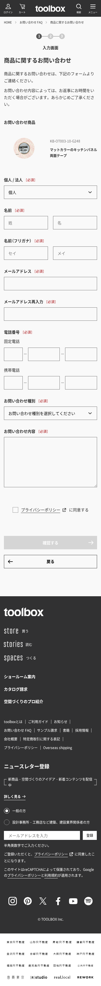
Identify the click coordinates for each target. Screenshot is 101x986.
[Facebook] (58, 901)
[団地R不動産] (62, 965)
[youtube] (73, 901)
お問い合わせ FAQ (31, 22)
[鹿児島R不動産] (38, 965)
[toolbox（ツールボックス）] (50, 8)
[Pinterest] (28, 901)
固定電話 (12, 341)
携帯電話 (12, 370)
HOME (8, 22)
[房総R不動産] (62, 942)
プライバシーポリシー (40, 509)
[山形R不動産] (38, 942)
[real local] (62, 977)
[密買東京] (15, 977)
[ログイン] (8, 8)
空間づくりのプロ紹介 (23, 701)
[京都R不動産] (38, 953)
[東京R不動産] (15, 942)
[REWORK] (85, 977)
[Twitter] (43, 901)
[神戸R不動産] (85, 953)
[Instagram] (12, 901)
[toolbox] (24, 611)
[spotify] (88, 901)
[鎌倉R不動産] (85, 942)
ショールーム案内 (19, 676)
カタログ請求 (15, 689)
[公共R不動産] (85, 965)
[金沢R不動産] (15, 953)
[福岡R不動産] (15, 965)
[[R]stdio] (38, 977)
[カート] (22, 8)
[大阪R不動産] (62, 953)
